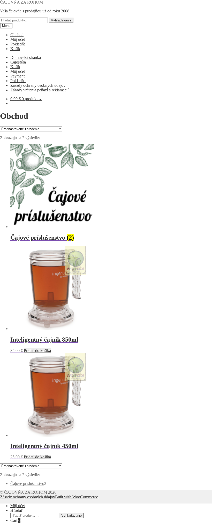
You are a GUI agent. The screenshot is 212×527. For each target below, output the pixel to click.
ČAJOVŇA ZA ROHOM (21, 2)
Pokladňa (18, 44)
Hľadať (16, 510)
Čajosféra (18, 62)
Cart (15, 520)
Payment (17, 76)
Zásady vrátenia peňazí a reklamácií (39, 90)
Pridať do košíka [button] (37, 350)
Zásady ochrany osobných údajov (37, 85)
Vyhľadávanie (61, 20)
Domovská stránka (25, 57)
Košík (15, 48)
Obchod (17, 35)
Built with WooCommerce (76, 497)
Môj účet (17, 39)
